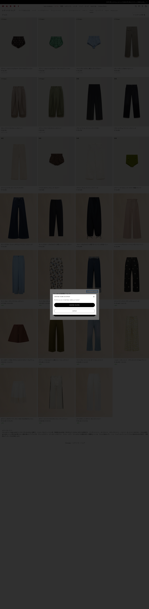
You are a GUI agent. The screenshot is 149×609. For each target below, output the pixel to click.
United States (74, 305)
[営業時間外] (94, 297)
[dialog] (74, 304)
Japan (74, 311)
